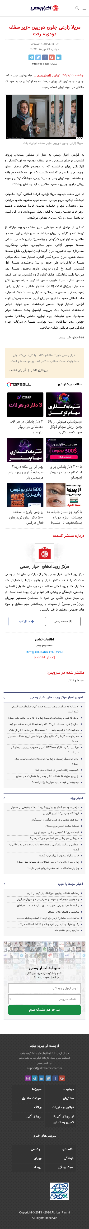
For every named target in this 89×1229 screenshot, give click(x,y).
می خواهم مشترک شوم (44, 1010)
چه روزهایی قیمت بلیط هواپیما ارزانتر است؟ (55, 782)
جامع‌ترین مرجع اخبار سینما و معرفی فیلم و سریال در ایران (48, 899)
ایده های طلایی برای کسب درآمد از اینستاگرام (55, 820)
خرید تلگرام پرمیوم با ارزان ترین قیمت (59, 856)
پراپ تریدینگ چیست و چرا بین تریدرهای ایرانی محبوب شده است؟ (46, 761)
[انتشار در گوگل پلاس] (52, 57)
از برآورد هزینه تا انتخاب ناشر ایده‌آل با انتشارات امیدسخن (47, 776)
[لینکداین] (41, 1078)
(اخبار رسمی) (43, 75)
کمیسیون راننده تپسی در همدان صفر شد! (57, 770)
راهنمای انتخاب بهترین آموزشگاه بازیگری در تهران (53, 893)
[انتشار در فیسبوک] (45, 57)
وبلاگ (38, 1107)
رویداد (37, 1167)
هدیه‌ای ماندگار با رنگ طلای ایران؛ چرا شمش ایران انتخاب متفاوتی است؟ (43, 739)
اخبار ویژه (76, 798)
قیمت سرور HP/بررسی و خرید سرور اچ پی (56, 832)
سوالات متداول (32, 1098)
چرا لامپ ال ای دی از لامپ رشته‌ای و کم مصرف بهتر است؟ (48, 862)
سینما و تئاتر (76, 680)
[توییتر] (48, 1078)
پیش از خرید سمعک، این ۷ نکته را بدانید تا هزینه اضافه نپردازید (44, 724)
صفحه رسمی (61, 621)
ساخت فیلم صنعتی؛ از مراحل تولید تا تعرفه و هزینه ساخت (48, 918)
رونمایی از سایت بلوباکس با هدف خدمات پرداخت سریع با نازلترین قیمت (44, 847)
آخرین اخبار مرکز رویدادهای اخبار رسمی (56, 697)
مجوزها (37, 1089)
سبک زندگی (66, 1167)
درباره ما (68, 1089)
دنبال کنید (25, 621)
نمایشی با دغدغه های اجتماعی (63, 912)
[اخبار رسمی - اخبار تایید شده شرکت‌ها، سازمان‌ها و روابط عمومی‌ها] (44, 8)
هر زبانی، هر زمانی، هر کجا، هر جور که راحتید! (54, 838)
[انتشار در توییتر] (38, 57)
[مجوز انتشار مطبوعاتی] (59, 1192)
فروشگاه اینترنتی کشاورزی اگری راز (61, 813)
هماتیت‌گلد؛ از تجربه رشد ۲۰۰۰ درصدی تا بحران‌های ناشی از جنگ (44, 730)
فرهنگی (69, 1158)
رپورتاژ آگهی (34, 1116)
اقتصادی (68, 1149)
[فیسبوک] (55, 1078)
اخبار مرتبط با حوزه (70, 884)
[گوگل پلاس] (62, 1078)
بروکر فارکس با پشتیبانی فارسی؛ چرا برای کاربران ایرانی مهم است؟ (43, 718)
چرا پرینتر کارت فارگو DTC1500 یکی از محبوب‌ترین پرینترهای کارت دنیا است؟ (44, 750)
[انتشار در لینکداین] (58, 57)
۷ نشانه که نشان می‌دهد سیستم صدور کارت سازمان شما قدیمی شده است (45, 709)
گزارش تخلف (18, 370)
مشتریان (68, 1098)
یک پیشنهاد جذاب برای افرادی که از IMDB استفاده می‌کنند (48, 924)
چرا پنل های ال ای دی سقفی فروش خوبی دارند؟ (53, 868)
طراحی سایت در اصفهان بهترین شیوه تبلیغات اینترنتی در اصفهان (45, 807)
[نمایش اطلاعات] (44, 657)
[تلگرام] (34, 1078)
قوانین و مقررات (63, 1107)
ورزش (38, 1158)
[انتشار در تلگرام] (31, 57)
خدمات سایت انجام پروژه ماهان (62, 826)
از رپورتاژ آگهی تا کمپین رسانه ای (63, 1119)
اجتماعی (36, 1149)
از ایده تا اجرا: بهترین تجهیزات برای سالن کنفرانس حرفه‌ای (48, 906)
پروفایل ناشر (38, 370)
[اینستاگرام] (28, 1078)
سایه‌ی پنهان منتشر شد (66, 930)
